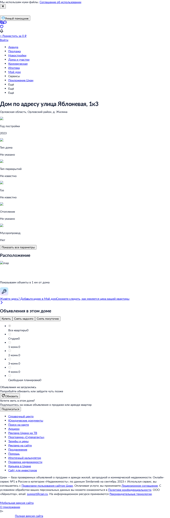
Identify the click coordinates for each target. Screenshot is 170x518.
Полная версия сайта (29, 516)
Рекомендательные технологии (130, 494)
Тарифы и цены (18, 441)
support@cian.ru (37, 494)
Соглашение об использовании (60, 2)
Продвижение (17, 449)
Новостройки (17, 55)
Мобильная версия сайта (17, 503)
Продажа (14, 51)
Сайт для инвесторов (22, 470)
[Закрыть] (3, 6)
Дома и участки (18, 59)
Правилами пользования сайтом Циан (47, 486)
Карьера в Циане (19, 466)
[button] (89, 330)
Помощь (14, 454)
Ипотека (14, 68)
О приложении (10, 507)
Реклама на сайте (20, 445)
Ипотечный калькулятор (24, 458)
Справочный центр (21, 416)
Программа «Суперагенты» (26, 437)
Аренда (13, 47)
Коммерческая (18, 64)
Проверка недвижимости (25, 462)
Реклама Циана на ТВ (22, 433)
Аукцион (13, 429)
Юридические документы (25, 420)
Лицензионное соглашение (139, 486)
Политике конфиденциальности (129, 490)
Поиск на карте (18, 425)
